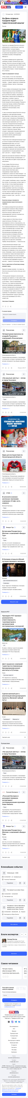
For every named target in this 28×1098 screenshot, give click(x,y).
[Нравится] (3, 306)
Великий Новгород (7, 505)
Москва (4, 538)
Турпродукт (6, 719)
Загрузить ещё (14, 602)
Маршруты (16, 719)
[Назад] (22, 934)
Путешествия (9, 14)
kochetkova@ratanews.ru (14, 1057)
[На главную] (6, 7)
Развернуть (5, 364)
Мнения (14, 1031)
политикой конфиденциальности (12, 1006)
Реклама (14, 1049)
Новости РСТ (5, 612)
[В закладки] (5, 306)
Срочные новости (8, 675)
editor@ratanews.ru (14, 1073)
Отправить (14, 1000)
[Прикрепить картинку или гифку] (14, 317)
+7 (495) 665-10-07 (14, 1061)
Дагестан (4, 643)
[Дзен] (8, 1021)
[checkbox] (3, 1004)
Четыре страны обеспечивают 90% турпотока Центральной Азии (10, 972)
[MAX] (12, 1021)
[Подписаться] (24, 330)
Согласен (14, 1094)
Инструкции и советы (14, 1040)
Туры (4, 399)
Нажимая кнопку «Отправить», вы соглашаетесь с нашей (12, 1004)
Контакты (14, 1047)
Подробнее (10, 883)
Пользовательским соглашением (10, 1091)
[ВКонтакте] (19, 1021)
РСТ (14, 1029)
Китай (3, 717)
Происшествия (14, 1043)
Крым (3, 673)
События (14, 1038)
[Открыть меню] (25, 7)
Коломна (4, 578)
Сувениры (6, 583)
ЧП (4, 645)
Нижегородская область (9, 355)
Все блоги (14, 953)
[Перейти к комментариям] (8, 306)
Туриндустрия (14, 1033)
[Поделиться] (10, 306)
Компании (14, 1052)
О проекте (14, 1045)
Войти (19, 7)
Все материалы (14, 1026)
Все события (14, 924)
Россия (4, 26)
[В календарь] (20, 883)
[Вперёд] (25, 934)
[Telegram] (15, 1021)
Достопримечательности (10, 580)
